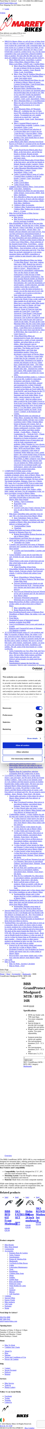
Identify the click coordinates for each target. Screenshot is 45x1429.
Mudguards (26, 974)
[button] (1, 978)
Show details (32, 738)
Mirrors (12, 1292)
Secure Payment (10, 1370)
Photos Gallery (10, 1387)
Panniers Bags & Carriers (18, 1253)
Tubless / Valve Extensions (23, 502)
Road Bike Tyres (20, 504)
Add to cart (28, 1060)
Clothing (8, 1296)
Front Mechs (13, 618)
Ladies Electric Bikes (21, 185)
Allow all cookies (22, 745)
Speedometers (14, 1257)
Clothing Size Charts (12, 1347)
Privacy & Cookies (11, 1359)
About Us (8, 1351)
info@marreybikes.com (8, 1321)
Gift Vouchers (14, 1294)
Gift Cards (8, 960)
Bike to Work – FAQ (17, 966)
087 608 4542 (5, 1319)
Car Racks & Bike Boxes (18, 1263)
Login (7, 9)
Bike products (10, 1302)
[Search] (23, 972)
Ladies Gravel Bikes (21, 182)
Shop (8, 974)
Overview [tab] (8, 1156)
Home (2, 974)
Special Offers (10, 1298)
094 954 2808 (5, 1317)
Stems (11, 1275)
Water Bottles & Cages (17, 1286)
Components (9, 1249)
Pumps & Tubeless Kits (17, 1259)
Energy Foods (10, 1300)
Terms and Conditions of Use (15, 1357)
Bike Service (18, 217)
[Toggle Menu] (1, 38)
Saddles (12, 1277)
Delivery (8, 1372)
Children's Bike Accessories (24, 205)
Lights (11, 1265)
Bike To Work (10, 962)
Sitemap (7, 1355)
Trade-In (8, 1385)
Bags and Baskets (15, 1282)
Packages (8, 1306)
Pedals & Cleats (15, 1284)
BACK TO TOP (6, 1426)
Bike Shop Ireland (11, 1247)
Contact (7, 1368)
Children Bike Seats (16, 1273)
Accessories (16, 974)
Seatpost (12, 1290)
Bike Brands (9, 1245)
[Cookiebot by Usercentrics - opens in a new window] (32, 668)
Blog (6, 1353)
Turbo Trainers (14, 1255)
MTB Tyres (18, 506)
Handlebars (13, 1271)
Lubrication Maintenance (18, 1267)
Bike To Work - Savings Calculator (22, 964)
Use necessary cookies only (22, 758)
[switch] (39, 715)
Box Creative (29, 1428)
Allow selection (22, 752)
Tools (11, 1269)
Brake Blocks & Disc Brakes (24, 610)
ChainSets (17, 528)
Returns (7, 1374)
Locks (11, 1288)
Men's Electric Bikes (21, 140)
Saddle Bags (13, 1280)
